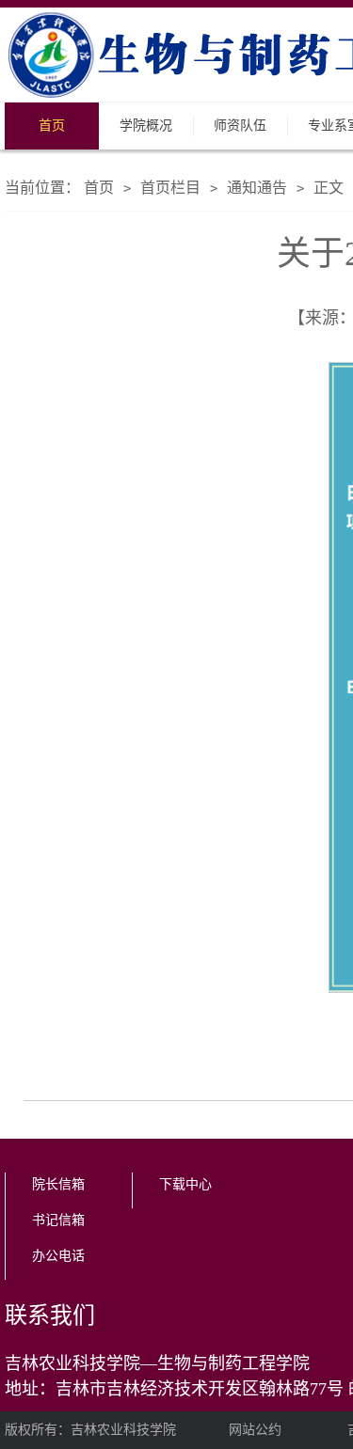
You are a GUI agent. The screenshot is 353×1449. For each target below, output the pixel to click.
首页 (52, 125)
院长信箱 (58, 1184)
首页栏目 (170, 188)
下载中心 (185, 1184)
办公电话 (58, 1256)
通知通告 (257, 188)
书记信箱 (58, 1220)
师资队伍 (240, 125)
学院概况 (146, 125)
